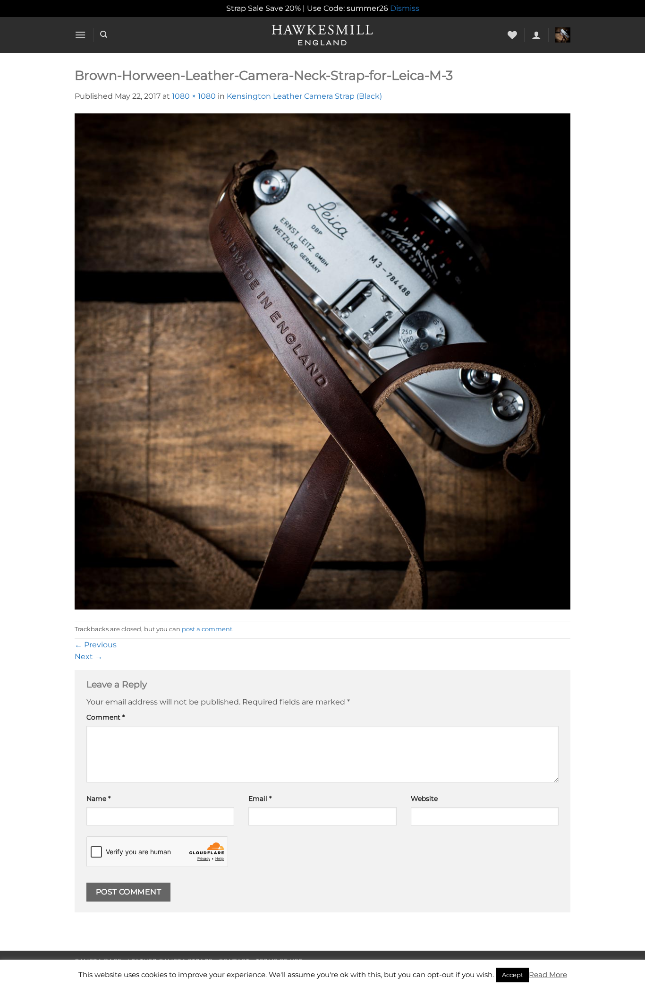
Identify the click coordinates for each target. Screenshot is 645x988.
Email (260, 798)
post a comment (207, 629)
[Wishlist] (512, 35)
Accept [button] (512, 975)
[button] (80, 34)
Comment (105, 717)
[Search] (103, 34)
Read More (548, 974)
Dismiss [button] (404, 8)
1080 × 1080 (194, 96)
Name (98, 798)
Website (424, 798)
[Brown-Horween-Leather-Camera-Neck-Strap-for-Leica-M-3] (322, 360)
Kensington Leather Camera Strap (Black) (304, 96)
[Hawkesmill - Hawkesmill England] (323, 35)
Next (88, 656)
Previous (96, 644)
